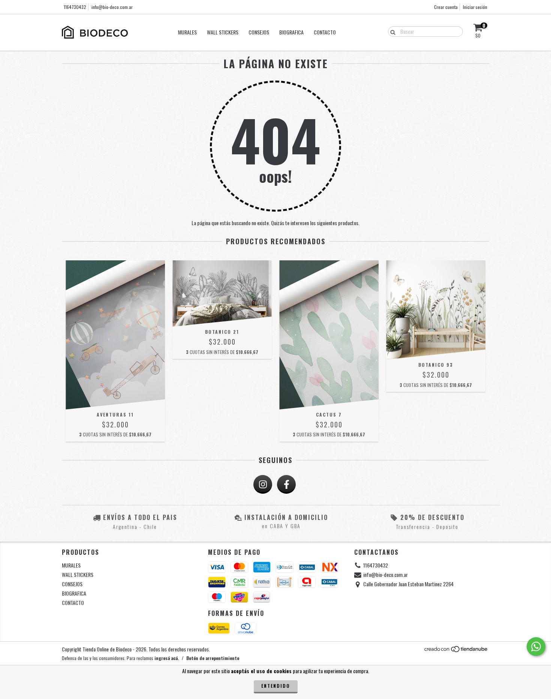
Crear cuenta (446, 7)
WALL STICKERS (222, 32)
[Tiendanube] (456, 650)
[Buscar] (391, 31)
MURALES (187, 32)
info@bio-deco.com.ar (112, 7)
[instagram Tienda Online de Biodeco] (262, 484)
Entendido (275, 686)
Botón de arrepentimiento (212, 658)
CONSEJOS (259, 32)
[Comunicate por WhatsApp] (536, 646)
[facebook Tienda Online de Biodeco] (286, 484)
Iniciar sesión (475, 7)
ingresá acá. (166, 658)
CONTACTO (325, 32)
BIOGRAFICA (291, 32)
